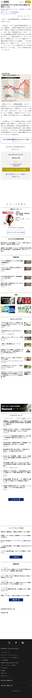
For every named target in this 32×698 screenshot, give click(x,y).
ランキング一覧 (16, 499)
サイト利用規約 (4, 660)
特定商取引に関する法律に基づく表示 (9, 662)
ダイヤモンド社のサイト (7, 680)
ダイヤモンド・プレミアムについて (9, 655)
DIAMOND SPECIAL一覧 (8, 609)
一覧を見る (16, 557)
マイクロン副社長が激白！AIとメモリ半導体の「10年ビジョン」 (16, 551)
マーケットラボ (8, 418)
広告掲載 (3, 670)
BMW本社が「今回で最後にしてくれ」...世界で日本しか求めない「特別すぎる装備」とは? (16, 243)
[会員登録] (28, 2)
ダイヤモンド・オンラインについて (10, 648)
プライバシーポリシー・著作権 (8, 665)
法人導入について (5, 675)
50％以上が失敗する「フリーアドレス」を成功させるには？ (16, 541)
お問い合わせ (4, 673)
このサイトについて (5, 652)
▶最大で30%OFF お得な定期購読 (16, 232)
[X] (9, 643)
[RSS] (23, 643)
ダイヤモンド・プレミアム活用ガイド (9, 657)
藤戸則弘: (16, 9)
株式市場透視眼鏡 (14, 12)
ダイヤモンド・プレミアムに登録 (16, 169)
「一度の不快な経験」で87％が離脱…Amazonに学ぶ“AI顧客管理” (16, 546)
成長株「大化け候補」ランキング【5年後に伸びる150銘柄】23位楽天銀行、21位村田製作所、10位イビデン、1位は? (16, 249)
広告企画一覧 (4, 612)
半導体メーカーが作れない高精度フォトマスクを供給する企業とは (16, 536)
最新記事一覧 (16, 600)
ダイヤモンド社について (7, 685)
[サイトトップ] (6, 2)
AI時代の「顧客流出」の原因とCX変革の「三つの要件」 (16, 532)
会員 (23, 418)
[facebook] (16, 643)
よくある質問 (4, 668)
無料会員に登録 (16, 158)
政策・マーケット (5, 12)
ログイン (22, 1)
